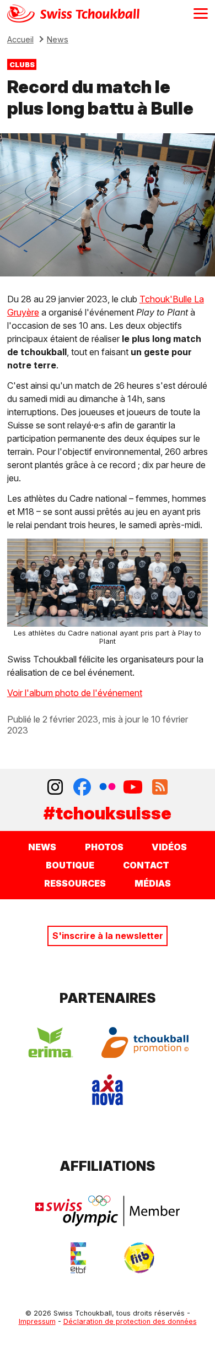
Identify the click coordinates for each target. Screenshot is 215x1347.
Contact (146, 865)
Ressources (75, 883)
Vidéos (169, 846)
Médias (153, 883)
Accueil (20, 39)
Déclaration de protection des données (130, 1321)
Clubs (22, 64)
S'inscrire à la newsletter (107, 935)
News (57, 39)
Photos (104, 846)
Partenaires (108, 998)
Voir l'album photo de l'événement (74, 692)
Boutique (70, 865)
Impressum (37, 1321)
